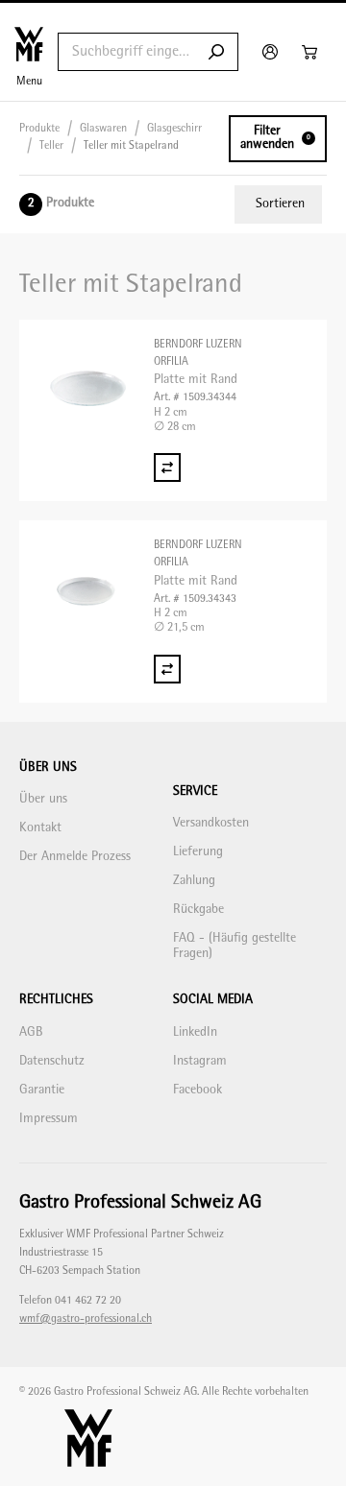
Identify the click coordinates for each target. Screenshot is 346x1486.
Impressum (48, 1119)
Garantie (41, 1090)
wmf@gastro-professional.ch (85, 1319)
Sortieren (280, 204)
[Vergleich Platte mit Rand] (167, 467)
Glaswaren (103, 129)
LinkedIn (195, 1032)
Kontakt (40, 828)
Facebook (197, 1090)
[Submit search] (216, 52)
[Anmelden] (272, 52)
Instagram (200, 1061)
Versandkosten (211, 823)
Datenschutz (52, 1061)
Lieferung (198, 852)
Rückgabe (198, 909)
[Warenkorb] (312, 52)
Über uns (43, 799)
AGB (31, 1032)
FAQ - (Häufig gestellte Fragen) (234, 946)
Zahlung (194, 881)
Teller (51, 146)
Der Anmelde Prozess (75, 857)
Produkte (39, 129)
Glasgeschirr (174, 129)
